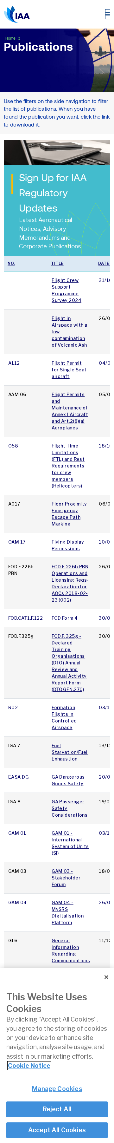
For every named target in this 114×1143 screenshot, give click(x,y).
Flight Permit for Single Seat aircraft (69, 369)
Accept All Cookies (57, 1130)
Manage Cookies (57, 1089)
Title (57, 263)
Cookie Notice (29, 1065)
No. (11, 263)
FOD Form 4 (65, 618)
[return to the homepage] (17, 14)
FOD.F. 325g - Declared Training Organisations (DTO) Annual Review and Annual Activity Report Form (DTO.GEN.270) (69, 662)
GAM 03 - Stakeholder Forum (66, 877)
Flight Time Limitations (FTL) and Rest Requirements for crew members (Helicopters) (68, 465)
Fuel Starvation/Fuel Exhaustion (70, 752)
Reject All (57, 1109)
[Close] (106, 977)
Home (10, 38)
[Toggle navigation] (107, 14)
